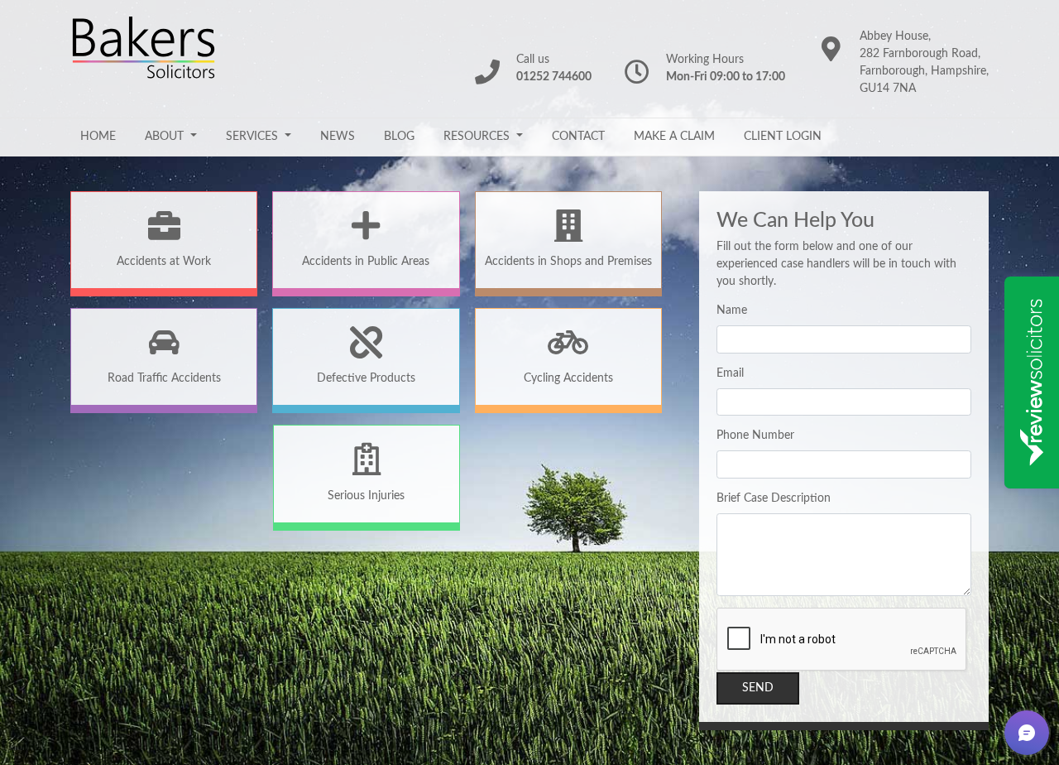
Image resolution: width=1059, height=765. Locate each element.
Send (758, 688)
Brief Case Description (773, 498)
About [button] (166, 136)
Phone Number (755, 435)
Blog (399, 136)
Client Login (783, 136)
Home (98, 136)
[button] (1027, 733)
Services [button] (253, 136)
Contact (578, 136)
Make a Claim (674, 136)
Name (731, 310)
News (337, 136)
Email (730, 373)
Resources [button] (478, 136)
